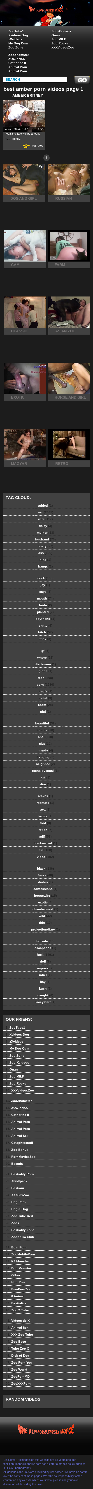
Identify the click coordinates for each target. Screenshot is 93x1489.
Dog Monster (18, 1268)
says (45, 591)
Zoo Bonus (17, 1149)
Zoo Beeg (16, 1341)
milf (45, 836)
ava (45, 809)
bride (45, 605)
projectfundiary (45, 929)
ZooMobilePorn (20, 1254)
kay (45, 981)
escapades (45, 948)
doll (45, 961)
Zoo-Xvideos (61, 31)
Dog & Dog (17, 1209)
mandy (45, 750)
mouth (45, 598)
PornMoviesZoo (21, 1156)
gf (45, 651)
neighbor (45, 764)
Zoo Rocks (59, 43)
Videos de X (18, 1320)
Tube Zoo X (17, 1348)
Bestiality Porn (20, 1174)
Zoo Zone (15, 47)
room (45, 705)
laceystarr (45, 1002)
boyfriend (45, 618)
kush (45, 988)
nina (45, 559)
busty (45, 546)
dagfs (45, 691)
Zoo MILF (58, 39)
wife (45, 519)
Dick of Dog (17, 1355)
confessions (45, 889)
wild (45, 916)
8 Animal (15, 1296)
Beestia (14, 1163)
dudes (45, 882)
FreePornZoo (18, 1289)
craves (45, 796)
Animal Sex (17, 1135)
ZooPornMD (18, 1376)
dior (45, 784)
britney (16, 138)
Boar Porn (16, 1247)
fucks (45, 875)
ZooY (12, 1223)
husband (45, 539)
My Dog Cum (18, 43)
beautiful (45, 723)
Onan (55, 35)
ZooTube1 (16, 31)
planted (45, 612)
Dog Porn (16, 1202)
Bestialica (16, 1303)
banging (45, 757)
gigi (45, 711)
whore (45, 657)
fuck (45, 954)
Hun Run (15, 1282)
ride (45, 922)
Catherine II (17, 63)
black (45, 868)
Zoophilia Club (20, 1237)
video (45, 857)
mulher (45, 532)
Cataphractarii (19, 1142)
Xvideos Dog (18, 35)
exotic (45, 902)
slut (45, 743)
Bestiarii (15, 1188)
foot (45, 823)
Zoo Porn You (19, 1362)
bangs (45, 566)
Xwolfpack (16, 1181)
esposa (45, 968)
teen (45, 678)
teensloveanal (45, 770)
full (45, 850)
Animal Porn (17, 67)
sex (45, 512)
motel (45, 698)
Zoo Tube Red (19, 1216)
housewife (45, 895)
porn (45, 684)
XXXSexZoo (17, 1195)
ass (45, 553)
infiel (45, 975)
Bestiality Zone (20, 1230)
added (45, 505)
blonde (45, 730)
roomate (45, 802)
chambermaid (45, 909)
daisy (45, 526)
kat (45, 777)
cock (45, 578)
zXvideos (15, 39)
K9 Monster (17, 1261)
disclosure (45, 664)
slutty (45, 625)
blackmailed (45, 843)
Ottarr (13, 1275)
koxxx (45, 816)
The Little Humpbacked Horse (57, 18)
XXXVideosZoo (62, 47)
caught (45, 995)
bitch (45, 632)
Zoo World (16, 1369)
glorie (45, 671)
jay (45, 585)
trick (45, 639)
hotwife (45, 941)
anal (45, 737)
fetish (45, 830)
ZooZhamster (18, 55)
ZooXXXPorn (18, 1383)
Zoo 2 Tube (17, 1310)
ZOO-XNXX (16, 59)
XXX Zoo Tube (19, 1334)
